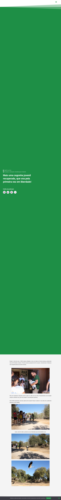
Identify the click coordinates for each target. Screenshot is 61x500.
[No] (59, 498)
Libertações (11, 171)
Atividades (6, 171)
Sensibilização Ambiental (20, 171)
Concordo (48, 498)
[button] (4, 192)
